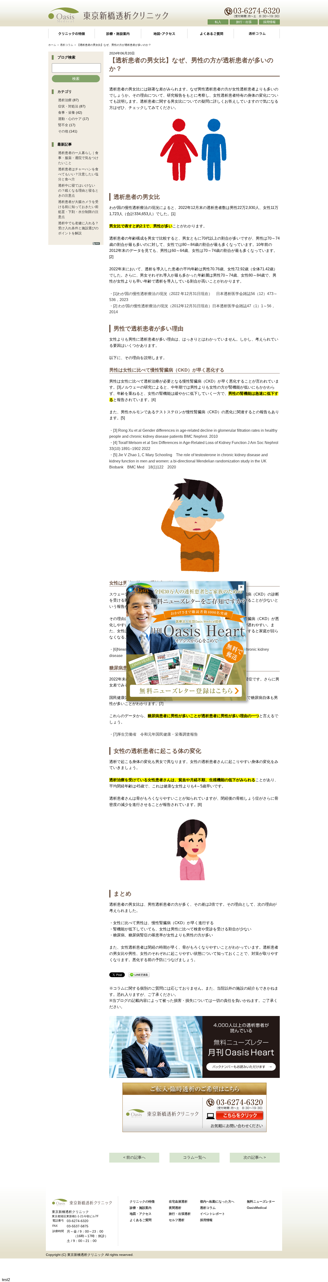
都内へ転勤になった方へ (217, 1201)
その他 (63, 131)
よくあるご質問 (210, 33)
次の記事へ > (254, 1157)
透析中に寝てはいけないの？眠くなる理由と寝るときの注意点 (78, 190)
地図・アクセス (164, 33)
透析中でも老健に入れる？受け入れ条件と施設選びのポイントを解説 (78, 228)
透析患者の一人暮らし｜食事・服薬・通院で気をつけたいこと (78, 158)
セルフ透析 (176, 1220)
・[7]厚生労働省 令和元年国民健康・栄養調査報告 (153, 734)
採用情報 (269, 22)
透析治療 (65, 100)
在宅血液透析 (178, 1201)
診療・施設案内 (117, 33)
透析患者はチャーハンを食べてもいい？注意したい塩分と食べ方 (78, 174)
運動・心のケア (70, 119)
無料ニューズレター (261, 1201)
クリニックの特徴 (71, 33)
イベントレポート (212, 1214)
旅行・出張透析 (180, 1214)
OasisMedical (257, 1208)
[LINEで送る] (139, 974)
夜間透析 (175, 1208)
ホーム (52, 44)
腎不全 (63, 125)
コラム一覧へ (194, 1157)
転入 (218, 22)
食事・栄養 (66, 112)
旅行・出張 (244, 22)
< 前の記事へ (134, 1157)
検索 (75, 79)
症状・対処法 (68, 106)
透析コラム (257, 33)
